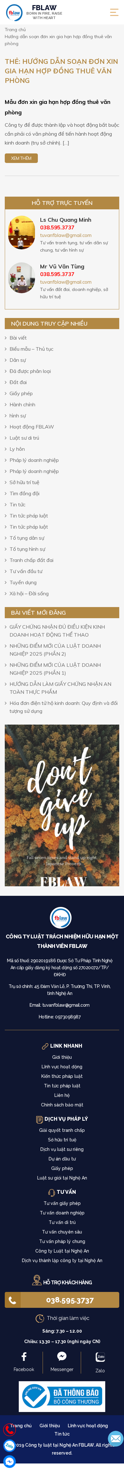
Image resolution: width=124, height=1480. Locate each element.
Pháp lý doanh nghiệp (34, 460)
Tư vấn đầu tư (26, 571)
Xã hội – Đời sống (29, 593)
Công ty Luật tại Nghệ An (62, 1251)
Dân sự (18, 360)
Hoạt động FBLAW (32, 426)
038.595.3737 (70, 1299)
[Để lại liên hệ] (116, 1438)
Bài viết (18, 338)
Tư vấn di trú (62, 1222)
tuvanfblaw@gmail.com (66, 235)
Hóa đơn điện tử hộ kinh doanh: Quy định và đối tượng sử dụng (64, 707)
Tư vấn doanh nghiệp (62, 1212)
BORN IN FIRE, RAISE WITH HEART (44, 12)
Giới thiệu (62, 1057)
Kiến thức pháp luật (62, 1076)
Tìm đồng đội (24, 493)
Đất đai (18, 382)
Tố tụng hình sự (27, 549)
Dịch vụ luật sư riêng (62, 1149)
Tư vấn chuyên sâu (62, 1231)
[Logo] (62, 919)
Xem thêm (21, 158)
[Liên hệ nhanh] (9, 1429)
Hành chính (22, 404)
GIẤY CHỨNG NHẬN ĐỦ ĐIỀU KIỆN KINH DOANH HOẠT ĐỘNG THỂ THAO (57, 631)
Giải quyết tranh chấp (62, 1130)
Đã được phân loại (30, 371)
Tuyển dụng (23, 582)
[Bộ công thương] (62, 1396)
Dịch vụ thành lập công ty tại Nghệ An (62, 1260)
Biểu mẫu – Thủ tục (31, 349)
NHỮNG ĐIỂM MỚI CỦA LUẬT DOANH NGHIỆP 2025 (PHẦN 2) (55, 650)
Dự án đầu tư (62, 1158)
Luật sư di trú (24, 438)
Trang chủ (21, 1425)
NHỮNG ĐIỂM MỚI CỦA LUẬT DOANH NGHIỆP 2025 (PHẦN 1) (55, 669)
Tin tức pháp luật (29, 515)
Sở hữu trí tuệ (24, 482)
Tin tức (17, 504)
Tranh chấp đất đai (31, 560)
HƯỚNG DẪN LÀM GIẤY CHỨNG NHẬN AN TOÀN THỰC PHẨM (60, 688)
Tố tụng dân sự (27, 538)
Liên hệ (62, 1095)
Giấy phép (21, 393)
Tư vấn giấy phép (62, 1203)
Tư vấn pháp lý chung (62, 1241)
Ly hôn (17, 449)
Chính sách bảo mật (62, 1104)
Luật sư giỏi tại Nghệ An (62, 1177)
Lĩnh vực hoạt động (62, 1066)
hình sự (18, 415)
